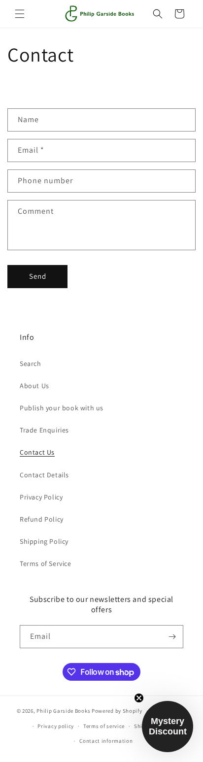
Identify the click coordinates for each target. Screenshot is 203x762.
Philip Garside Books (63, 710)
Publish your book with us (61, 407)
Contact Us (37, 452)
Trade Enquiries (44, 430)
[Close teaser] (139, 698)
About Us (34, 385)
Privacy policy (55, 726)
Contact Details (44, 474)
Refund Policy (42, 519)
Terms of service (104, 726)
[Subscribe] (172, 636)
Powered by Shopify (117, 710)
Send (37, 276)
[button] (20, 14)
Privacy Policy (41, 497)
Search (30, 363)
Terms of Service (45, 563)
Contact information (106, 740)
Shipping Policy (44, 541)
